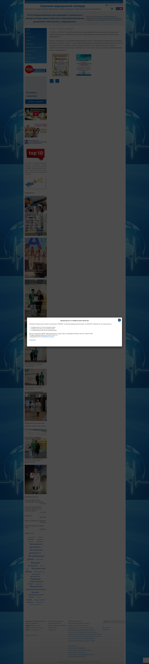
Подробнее (32, 340)
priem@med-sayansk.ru (47, 336)
